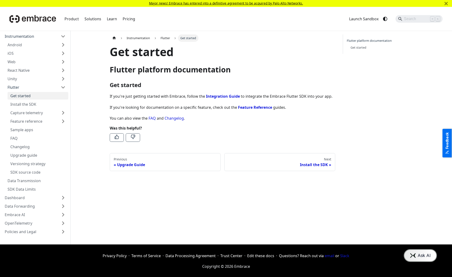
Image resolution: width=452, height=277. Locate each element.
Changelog (174, 118)
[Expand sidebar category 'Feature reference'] (63, 121)
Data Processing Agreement (190, 255)
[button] (35, 36)
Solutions (93, 18)
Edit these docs (260, 255)
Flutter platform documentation (369, 40)
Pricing (129, 18)
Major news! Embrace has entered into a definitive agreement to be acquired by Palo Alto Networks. (226, 3)
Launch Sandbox (364, 18)
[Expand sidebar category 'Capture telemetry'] (63, 113)
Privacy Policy (115, 255)
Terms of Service (146, 255)
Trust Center (231, 255)
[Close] (446, 3)
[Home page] (114, 38)
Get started (358, 47)
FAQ (152, 118)
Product (72, 18)
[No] (133, 137)
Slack (344, 255)
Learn (112, 18)
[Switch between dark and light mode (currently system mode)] (385, 19)
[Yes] (117, 137)
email (329, 255)
